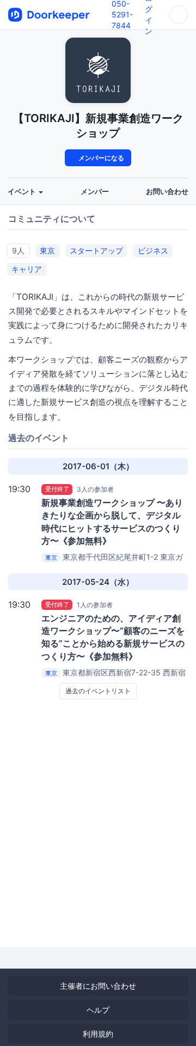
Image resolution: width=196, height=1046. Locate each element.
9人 (18, 250)
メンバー (95, 192)
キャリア (26, 269)
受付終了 (57, 489)
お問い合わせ (167, 192)
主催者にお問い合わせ (98, 985)
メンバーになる (100, 158)
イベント (23, 192)
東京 (47, 250)
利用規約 (98, 1033)
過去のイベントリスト (98, 691)
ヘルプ (98, 1009)
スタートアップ (96, 250)
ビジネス (153, 250)
